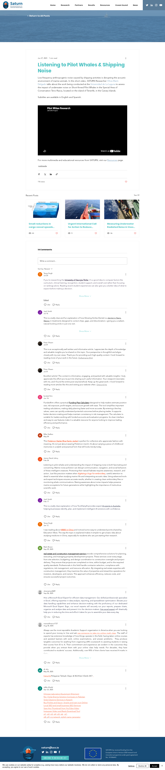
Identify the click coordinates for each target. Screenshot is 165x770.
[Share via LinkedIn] (51, 174)
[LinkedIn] (151, 5)
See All (136, 195)
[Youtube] (160, 5)
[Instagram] (156, 5)
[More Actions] (125, 274)
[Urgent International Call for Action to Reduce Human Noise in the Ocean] (82, 209)
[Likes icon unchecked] (45, 304)
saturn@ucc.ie (50, 747)
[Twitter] (147, 5)
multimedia (42, 166)
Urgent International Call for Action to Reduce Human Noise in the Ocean (82, 225)
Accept (154, 766)
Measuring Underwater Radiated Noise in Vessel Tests (121, 225)
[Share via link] (57, 174)
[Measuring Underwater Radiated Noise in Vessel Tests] (121, 209)
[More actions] (125, 58)
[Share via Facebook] (39, 174)
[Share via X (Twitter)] (45, 174)
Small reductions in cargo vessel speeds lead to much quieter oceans (41, 225)
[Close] (162, 766)
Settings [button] (131, 766)
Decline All (142, 766)
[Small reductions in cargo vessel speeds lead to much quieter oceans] (43, 209)
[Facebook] (59, 752)
